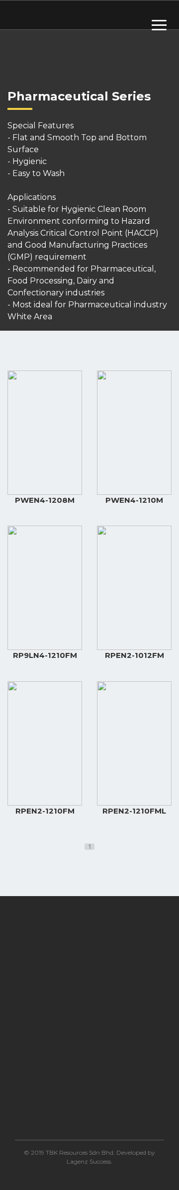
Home (28, 1122)
